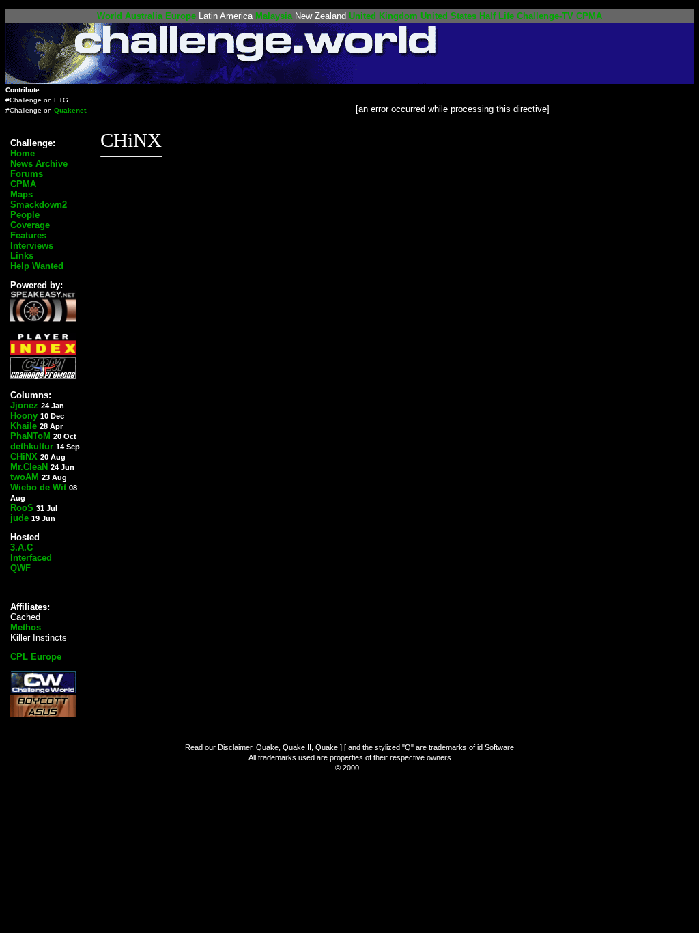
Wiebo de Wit (38, 487)
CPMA (589, 16)
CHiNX (24, 456)
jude (19, 518)
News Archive (39, 163)
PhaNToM (30, 436)
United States (448, 16)
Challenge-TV (545, 16)
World (109, 16)
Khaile (23, 426)
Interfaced (31, 558)
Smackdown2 (38, 204)
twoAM (24, 477)
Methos (25, 627)
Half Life (496, 16)
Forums (26, 174)
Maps (21, 194)
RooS (21, 508)
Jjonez (24, 405)
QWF (20, 568)
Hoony (24, 415)
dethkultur (31, 446)
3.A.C (21, 547)
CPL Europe (35, 657)
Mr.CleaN (29, 467)
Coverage (30, 225)
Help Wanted (36, 266)
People (25, 215)
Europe (180, 16)
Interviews (31, 245)
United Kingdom (383, 16)
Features (28, 235)
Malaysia (273, 16)
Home (22, 153)
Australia (143, 16)
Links (21, 256)
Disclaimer (235, 747)
